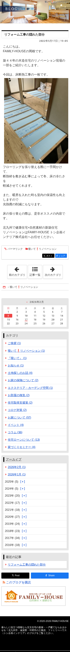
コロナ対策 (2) (17, 410)
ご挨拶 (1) (14, 343)
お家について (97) (19, 417)
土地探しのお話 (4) (20, 372)
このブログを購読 (18, 582)
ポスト (50, 256)
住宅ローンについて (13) (24, 439)
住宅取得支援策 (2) (20, 402)
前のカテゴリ (18, 270)
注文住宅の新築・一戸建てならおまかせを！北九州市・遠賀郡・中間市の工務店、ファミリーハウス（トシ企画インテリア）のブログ (35, 11)
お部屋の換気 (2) (19, 395)
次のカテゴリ (54, 270)
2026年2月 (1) (17, 467)
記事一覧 (35, 274)
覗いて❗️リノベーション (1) (26, 350)
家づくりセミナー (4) (21, 447)
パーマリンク (15, 249)
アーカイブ (13, 459)
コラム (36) (15, 432)
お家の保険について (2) (23, 380)
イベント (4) (16, 425)
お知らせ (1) (16, 365)
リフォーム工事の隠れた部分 (24, 34)
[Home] (4, 287)
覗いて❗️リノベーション (42, 248)
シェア (63, 256)
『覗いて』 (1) (17, 358)
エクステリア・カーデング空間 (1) (30, 387)
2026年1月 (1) (17, 474)
